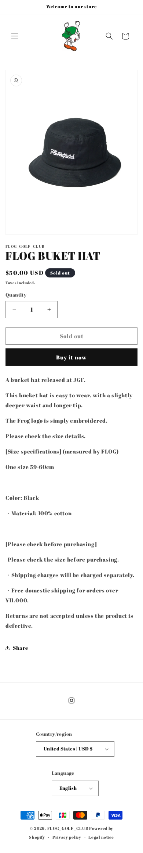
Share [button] (20, 647)
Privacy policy (66, 837)
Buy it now (71, 357)
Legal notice (101, 837)
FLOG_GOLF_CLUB (67, 828)
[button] (15, 36)
